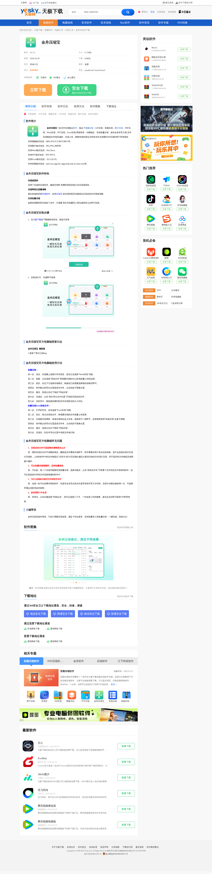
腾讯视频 (151, 225)
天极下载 (52, 11)
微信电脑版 (182, 278)
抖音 (151, 205)
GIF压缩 (62, 114)
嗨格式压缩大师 (72, 701)
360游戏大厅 (166, 278)
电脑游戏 (67, 22)
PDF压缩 (42, 114)
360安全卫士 (162, 303)
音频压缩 (72, 114)
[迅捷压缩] (146, 68)
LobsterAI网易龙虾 (151, 258)
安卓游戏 (106, 22)
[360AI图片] (28, 777)
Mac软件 (125, 22)
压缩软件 (46, 194)
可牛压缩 (85, 701)
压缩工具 (69, 30)
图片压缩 (82, 114)
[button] (138, 681)
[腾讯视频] (151, 219)
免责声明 (104, 847)
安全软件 (149, 303)
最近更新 (169, 3)
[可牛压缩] (85, 695)
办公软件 (149, 290)
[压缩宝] (44, 695)
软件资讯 (144, 22)
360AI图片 (44, 774)
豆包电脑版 (182, 205)
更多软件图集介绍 (125, 527)
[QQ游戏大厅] (166, 199)
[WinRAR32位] (146, 87)
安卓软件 (86, 22)
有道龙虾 (172, 12)
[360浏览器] (182, 252)
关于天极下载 (58, 847)
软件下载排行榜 (185, 3)
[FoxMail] (28, 762)
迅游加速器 (151, 185)
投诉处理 (93, 847)
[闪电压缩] (146, 77)
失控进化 (161, 12)
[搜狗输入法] (166, 219)
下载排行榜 (127, 847)
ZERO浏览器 (182, 185)
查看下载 (126, 746)
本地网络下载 (33, 629)
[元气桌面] (151, 271)
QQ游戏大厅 (166, 205)
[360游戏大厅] (166, 271)
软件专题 (163, 22)
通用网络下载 (56, 629)
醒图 (167, 258)
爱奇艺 (145, 12)
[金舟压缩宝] (99, 695)
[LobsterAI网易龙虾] (151, 252)
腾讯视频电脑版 (47, 821)
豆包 (152, 12)
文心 (40, 742)
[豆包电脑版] (182, 199)
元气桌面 (151, 278)
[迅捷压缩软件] (126, 695)
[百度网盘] (182, 219)
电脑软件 (48, 22)
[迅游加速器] (151, 179)
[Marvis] (146, 49)
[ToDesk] (166, 179)
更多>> (114, 684)
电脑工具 (59, 30)
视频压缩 (52, 114)
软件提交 (82, 847)
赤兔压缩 (113, 701)
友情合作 (71, 847)
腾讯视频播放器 (47, 805)
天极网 (24, 3)
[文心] (28, 746)
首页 (29, 22)
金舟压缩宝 (93, 114)
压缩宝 (59, 194)
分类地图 (115, 847)
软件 (75, 128)
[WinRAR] (146, 96)
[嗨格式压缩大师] (72, 695)
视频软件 (149, 297)
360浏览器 (182, 258)
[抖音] (151, 199)
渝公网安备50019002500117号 (116, 854)
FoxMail (42, 758)
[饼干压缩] (31, 695)
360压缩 (58, 701)
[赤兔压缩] (113, 695)
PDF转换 (182, 22)
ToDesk (166, 185)
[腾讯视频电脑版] (28, 825)
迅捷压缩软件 (127, 701)
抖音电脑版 (176, 297)
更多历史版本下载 (125, 596)
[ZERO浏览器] (182, 179)
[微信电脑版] (182, 271)
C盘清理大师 (177, 303)
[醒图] (166, 252)
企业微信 (175, 290)
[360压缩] (58, 695)
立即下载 (38, 90)
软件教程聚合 (153, 847)
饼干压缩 (31, 701)
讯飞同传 (43, 790)
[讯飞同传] (28, 793)
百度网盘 (182, 225)
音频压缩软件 (67, 671)
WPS (159, 290)
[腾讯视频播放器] (28, 809)
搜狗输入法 (167, 225)
